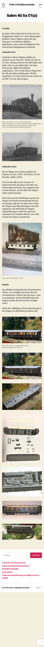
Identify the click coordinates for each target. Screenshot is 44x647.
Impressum (7, 572)
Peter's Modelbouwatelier (22, 4)
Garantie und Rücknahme (14, 563)
